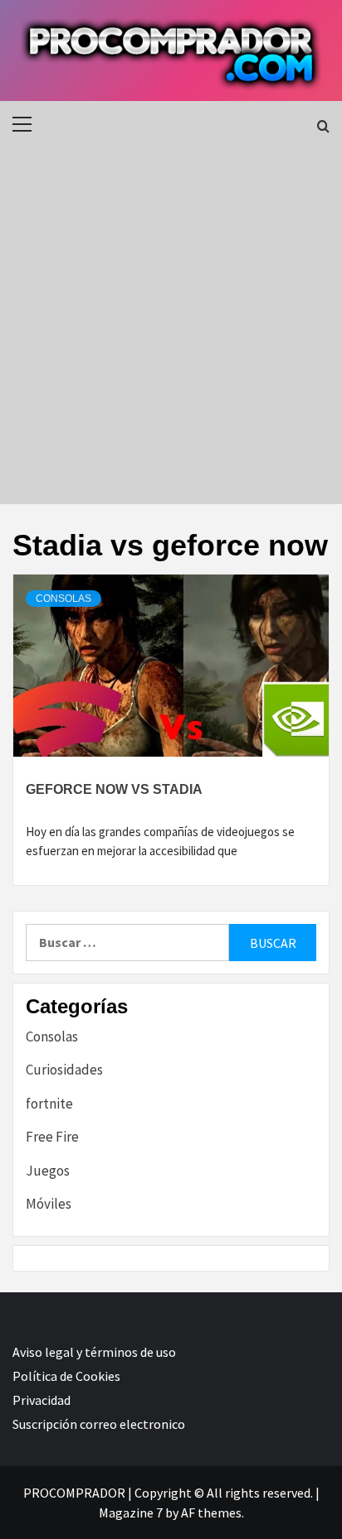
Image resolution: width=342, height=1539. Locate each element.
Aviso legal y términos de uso (94, 1352)
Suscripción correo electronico (98, 1424)
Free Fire (52, 1137)
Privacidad (41, 1400)
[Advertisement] (171, 325)
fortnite (49, 1103)
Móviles (48, 1204)
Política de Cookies (66, 1376)
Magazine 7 (131, 1512)
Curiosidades (64, 1069)
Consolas (63, 598)
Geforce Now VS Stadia (114, 789)
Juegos (48, 1170)
